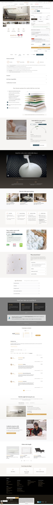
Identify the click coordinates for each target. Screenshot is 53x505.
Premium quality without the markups (32, 481)
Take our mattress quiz (36, 145)
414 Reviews (12, 202)
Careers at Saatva (40, 481)
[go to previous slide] (21, 460)
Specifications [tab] (18, 280)
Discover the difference (11, 433)
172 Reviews (39, 202)
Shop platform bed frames (36, 414)
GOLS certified (10, 237)
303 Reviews (39, 455)
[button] (26, 58)
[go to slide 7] (28, 23)
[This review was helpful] (40, 361)
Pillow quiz (18, 482)
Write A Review (38, 335)
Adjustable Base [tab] (32, 402)
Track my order (8, 491)
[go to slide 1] (4, 23)
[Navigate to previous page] (22, 390)
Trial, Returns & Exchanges (9, 487)
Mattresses (9, 5)
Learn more (49, 49)
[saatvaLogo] (7, 479)
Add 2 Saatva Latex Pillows (38, 38)
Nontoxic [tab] (20, 234)
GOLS (39, 215)
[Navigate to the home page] (26, 2)
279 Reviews (26, 202)
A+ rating (20, 316)
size (11, 353)
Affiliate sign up (40, 485)
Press (28, 485)
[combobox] (23, 350)
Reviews (18, 485)
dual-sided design (12, 66)
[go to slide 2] (8, 23)
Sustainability (29, 483)
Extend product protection (9, 490)
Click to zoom (26, 19)
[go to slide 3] (12, 23)
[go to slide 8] (4, 25)
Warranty (7, 489)
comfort (23, 353)
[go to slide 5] (20, 23)
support (20, 353)
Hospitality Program (40, 484)
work (28, 353)
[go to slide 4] (16, 23)
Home (7, 5)
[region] (26, 200)
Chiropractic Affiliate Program (41, 483)
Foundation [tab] (27, 402)
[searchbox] (14, 349)
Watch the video (42, 145)
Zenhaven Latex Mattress (13, 5)
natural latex (10, 70)
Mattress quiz (18, 481)
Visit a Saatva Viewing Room (9, 484)
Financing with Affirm (19, 489)
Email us (7, 483)
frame (15, 353)
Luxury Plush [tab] (34, 124)
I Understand (26, 503)
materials (26, 353)
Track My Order (6, 2)
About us (29, 484)
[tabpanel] (14, 96)
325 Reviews (26, 455)
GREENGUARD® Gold (41, 219)
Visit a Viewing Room (10, 2)
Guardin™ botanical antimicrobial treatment (14, 71)
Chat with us (7, 482)
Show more (30, 353)
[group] (16, 13)
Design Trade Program (40, 482)
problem (17, 353)
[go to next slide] (46, 306)
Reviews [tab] (25, 330)
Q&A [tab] (27, 330)
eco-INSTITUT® (41, 220)
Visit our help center (8, 481)
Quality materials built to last (31, 482)
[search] (39, 2)
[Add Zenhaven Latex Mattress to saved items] (28, 7)
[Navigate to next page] (30, 390)
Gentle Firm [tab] (42, 124)
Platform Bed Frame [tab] (21, 402)
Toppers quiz (18, 483)
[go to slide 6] (24, 23)
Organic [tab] (9, 234)
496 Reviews (12, 455)
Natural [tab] (14, 234)
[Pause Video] (8, 138)
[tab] (14, 95)
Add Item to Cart (40, 47)
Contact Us (2, 2)
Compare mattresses (19, 484)
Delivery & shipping (8, 488)
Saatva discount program (20, 490)
